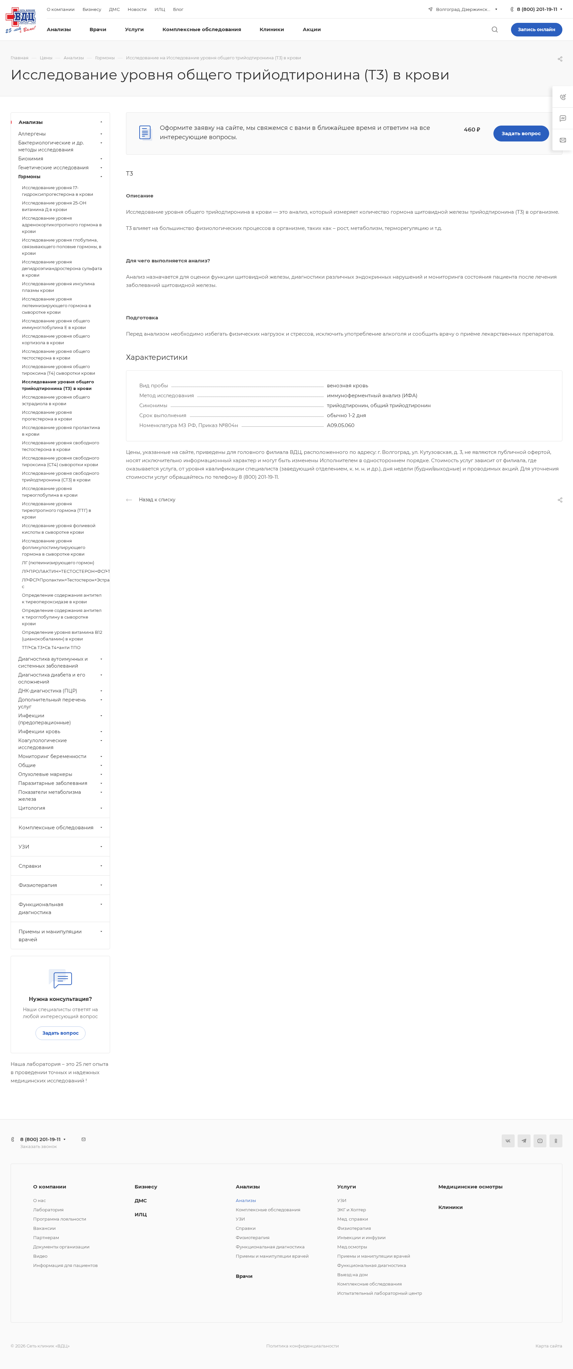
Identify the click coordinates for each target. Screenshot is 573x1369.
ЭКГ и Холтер (351, 1209)
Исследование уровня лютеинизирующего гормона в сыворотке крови (56, 305)
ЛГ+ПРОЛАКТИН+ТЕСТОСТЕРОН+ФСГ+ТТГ (66, 571)
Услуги (346, 1186)
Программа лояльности (59, 1219)
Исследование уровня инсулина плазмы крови (58, 287)
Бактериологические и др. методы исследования (51, 146)
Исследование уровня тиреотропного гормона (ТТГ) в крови (56, 510)
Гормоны (29, 177)
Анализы (31, 122)
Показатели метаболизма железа (49, 795)
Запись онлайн (536, 29)
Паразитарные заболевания (52, 783)
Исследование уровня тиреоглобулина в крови (50, 492)
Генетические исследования (53, 168)
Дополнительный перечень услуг (52, 703)
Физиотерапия (38, 885)
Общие (27, 765)
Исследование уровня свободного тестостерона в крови (60, 446)
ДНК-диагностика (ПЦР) (47, 691)
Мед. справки (352, 1219)
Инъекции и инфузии (361, 1237)
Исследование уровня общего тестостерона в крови (56, 354)
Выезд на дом (352, 1274)
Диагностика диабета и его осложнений (51, 678)
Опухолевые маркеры (45, 774)
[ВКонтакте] (508, 1140)
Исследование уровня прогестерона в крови (47, 415)
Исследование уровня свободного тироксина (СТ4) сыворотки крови (60, 461)
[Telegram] (524, 1140)
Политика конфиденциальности (302, 1345)
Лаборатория (48, 1209)
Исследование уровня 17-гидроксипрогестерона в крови (57, 191)
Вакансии (44, 1228)
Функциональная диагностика (41, 908)
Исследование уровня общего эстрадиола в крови (56, 400)
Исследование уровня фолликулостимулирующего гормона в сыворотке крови (53, 547)
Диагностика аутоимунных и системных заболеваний (53, 662)
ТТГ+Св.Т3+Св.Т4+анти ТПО (51, 647)
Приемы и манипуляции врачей (50, 935)
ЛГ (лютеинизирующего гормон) (58, 562)
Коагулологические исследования (42, 744)
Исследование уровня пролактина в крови (61, 431)
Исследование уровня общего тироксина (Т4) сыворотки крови (58, 370)
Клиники (450, 1207)
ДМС (141, 1200)
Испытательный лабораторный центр (379, 1293)
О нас (39, 1200)
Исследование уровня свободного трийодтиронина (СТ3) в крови (60, 476)
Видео (40, 1256)
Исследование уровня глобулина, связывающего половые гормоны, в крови (61, 246)
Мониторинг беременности (52, 756)
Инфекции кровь (39, 732)
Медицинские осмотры (470, 1186)
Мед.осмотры (352, 1246)
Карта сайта (549, 1345)
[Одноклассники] (555, 1140)
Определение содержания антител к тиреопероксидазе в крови (61, 598)
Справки (30, 866)
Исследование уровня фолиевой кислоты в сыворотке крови (59, 529)
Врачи (244, 1276)
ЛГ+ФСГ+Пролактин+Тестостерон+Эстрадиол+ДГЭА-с (66, 583)
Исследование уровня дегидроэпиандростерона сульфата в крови (62, 268)
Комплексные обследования (56, 827)
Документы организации (61, 1246)
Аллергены (32, 134)
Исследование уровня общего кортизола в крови (56, 339)
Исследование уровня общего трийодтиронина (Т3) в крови (58, 385)
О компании (49, 1186)
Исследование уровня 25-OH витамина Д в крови (54, 206)
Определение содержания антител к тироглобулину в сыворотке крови (61, 617)
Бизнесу (146, 1186)
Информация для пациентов (65, 1265)
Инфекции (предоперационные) (44, 719)
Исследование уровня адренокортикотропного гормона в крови (62, 224)
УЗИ (24, 847)
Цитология (31, 808)
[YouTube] (540, 1140)
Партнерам (46, 1237)
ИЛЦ (141, 1214)
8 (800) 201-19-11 (537, 9)
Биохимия (30, 159)
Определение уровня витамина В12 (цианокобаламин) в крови (62, 635)
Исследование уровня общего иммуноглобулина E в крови (56, 324)
